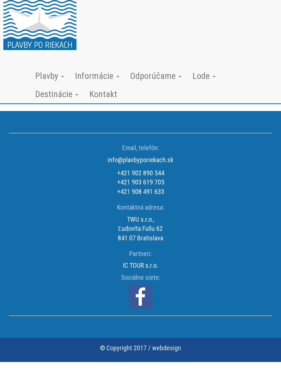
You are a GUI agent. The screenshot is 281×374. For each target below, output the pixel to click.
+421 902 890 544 (140, 173)
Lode (202, 76)
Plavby (47, 76)
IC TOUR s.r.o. (140, 265)
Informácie (95, 76)
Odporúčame (154, 76)
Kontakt (103, 94)
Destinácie (55, 94)
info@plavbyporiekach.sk (140, 160)
